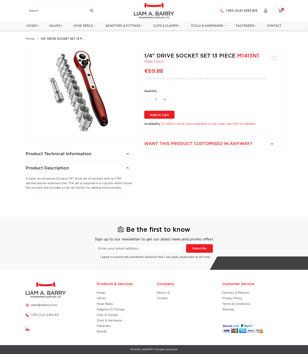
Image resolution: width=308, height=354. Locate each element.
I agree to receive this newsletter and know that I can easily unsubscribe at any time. (155, 257)
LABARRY (147, 349)
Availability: (152, 123)
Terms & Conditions (236, 304)
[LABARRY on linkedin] (27, 329)
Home (30, 38)
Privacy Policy (232, 298)
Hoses (101, 292)
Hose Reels (105, 304)
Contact (162, 298)
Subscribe (199, 248)
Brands (102, 331)
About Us (163, 292)
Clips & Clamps (107, 315)
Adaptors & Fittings (111, 309)
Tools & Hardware (109, 320)
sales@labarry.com (44, 305)
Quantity (150, 91)
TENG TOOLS (154, 61)
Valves (101, 298)
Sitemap (228, 309)
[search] (61, 11)
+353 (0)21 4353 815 (241, 10)
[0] (280, 11)
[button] (274, 57)
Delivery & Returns (235, 292)
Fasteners (104, 326)
